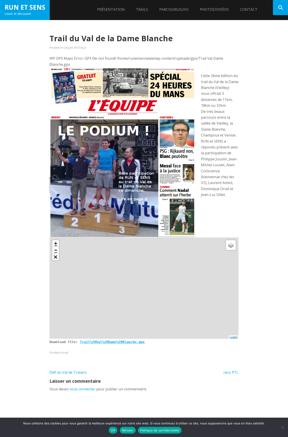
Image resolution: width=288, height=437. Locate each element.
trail (65, 353)
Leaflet (233, 337)
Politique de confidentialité (159, 430)
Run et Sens (24, 7)
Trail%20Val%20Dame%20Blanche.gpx (112, 342)
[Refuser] (282, 427)
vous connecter (82, 389)
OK (113, 430)
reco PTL (230, 372)
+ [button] (55, 243)
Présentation (111, 9)
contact (248, 9)
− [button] (55, 250)
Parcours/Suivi (174, 9)
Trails (142, 9)
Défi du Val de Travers (68, 372)
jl (85, 48)
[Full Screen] (55, 257)
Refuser (127, 430)
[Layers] (231, 245)
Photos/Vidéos (214, 9)
